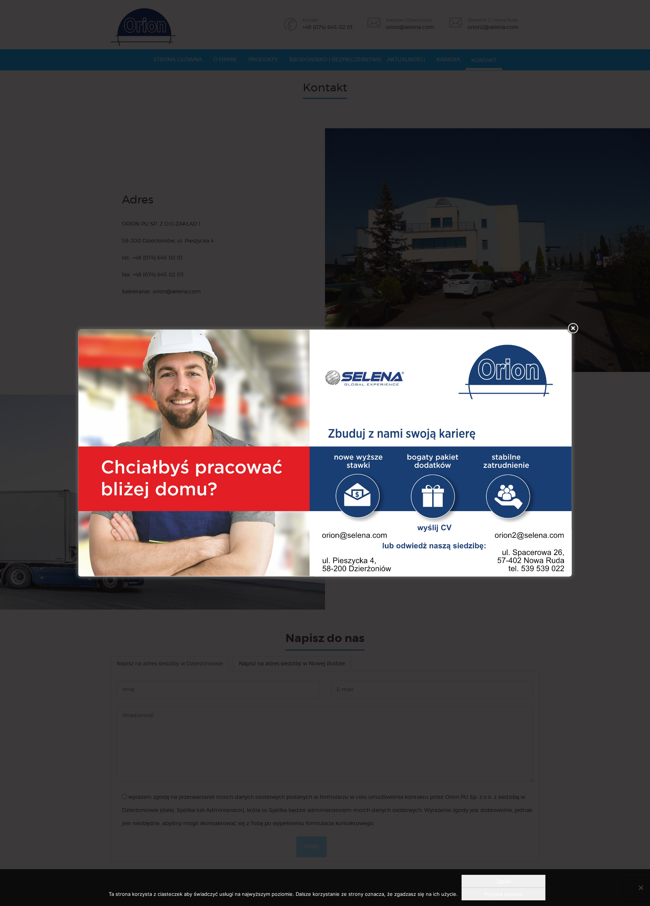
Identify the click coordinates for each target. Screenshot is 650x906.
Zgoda (503, 881)
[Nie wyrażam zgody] (640, 887)
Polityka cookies (503, 894)
